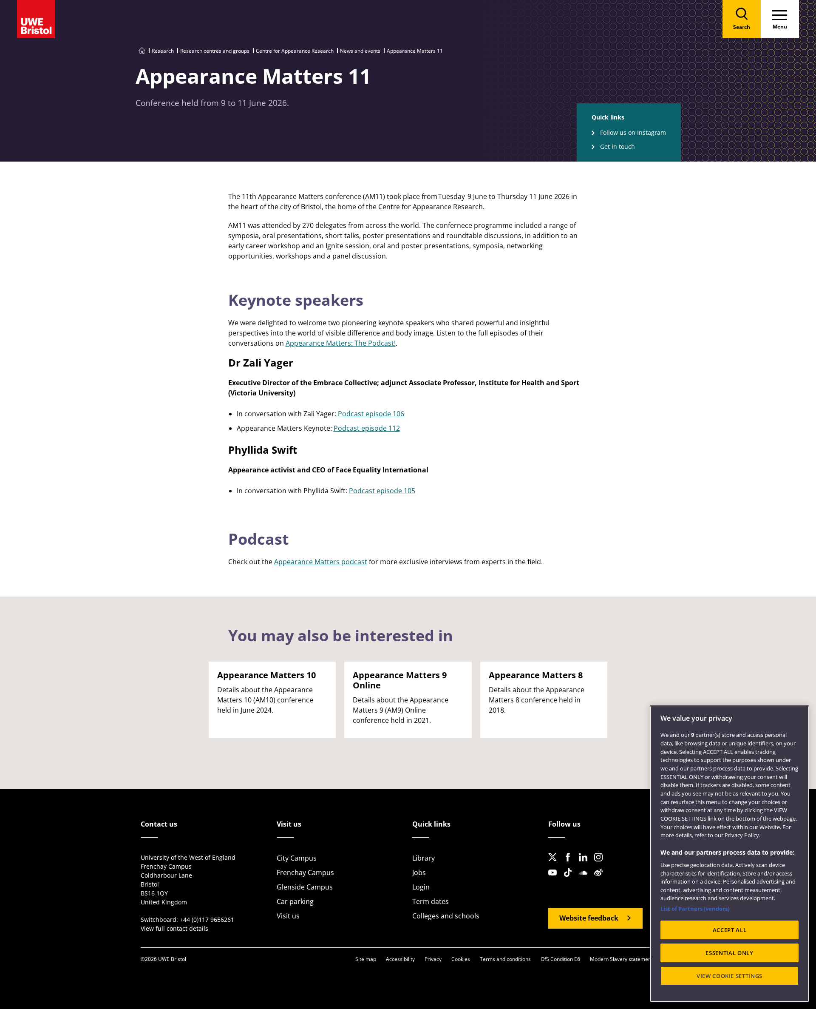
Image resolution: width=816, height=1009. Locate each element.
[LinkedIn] (585, 864)
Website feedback (588, 918)
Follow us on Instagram (633, 132)
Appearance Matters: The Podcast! (341, 343)
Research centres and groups (214, 50)
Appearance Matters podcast (320, 561)
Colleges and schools (445, 916)
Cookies (460, 959)
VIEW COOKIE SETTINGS (729, 976)
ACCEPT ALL (730, 930)
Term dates (430, 901)
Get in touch (617, 146)
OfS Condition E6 (560, 959)
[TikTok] (570, 879)
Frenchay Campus (305, 872)
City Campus (297, 858)
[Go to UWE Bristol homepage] (142, 50)
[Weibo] (601, 879)
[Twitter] (555, 864)
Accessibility (400, 959)
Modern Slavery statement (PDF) (628, 959)
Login (421, 887)
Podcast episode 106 (371, 413)
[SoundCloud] (585, 879)
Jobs (419, 872)
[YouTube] (555, 879)
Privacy (433, 959)
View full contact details (174, 928)
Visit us (288, 916)
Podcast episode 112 (367, 428)
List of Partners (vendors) (694, 908)
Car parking (295, 901)
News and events (360, 50)
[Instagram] (601, 864)
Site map (365, 959)
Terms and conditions (505, 959)
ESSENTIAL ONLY (729, 953)
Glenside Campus (305, 887)
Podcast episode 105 (382, 490)
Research (163, 50)
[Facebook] (570, 864)
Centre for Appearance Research (295, 50)
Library (423, 858)
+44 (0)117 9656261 (207, 919)
